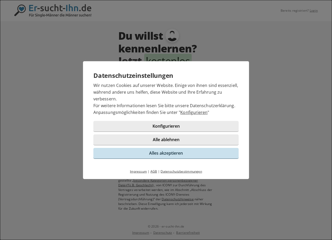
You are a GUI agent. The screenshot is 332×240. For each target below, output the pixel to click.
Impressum (138, 171)
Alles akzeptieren (166, 153)
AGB (153, 171)
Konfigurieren (194, 112)
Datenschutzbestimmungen (181, 171)
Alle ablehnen (166, 139)
